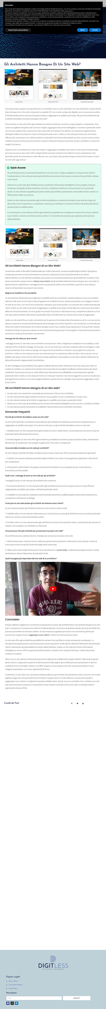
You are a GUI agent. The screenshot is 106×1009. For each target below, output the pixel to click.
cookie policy (68, 11)
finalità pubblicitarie (31, 17)
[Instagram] (12, 1003)
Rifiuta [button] (82, 30)
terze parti (37, 13)
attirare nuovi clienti (42, 281)
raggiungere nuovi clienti (39, 635)
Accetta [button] (95, 30)
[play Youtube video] (53, 589)
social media (62, 550)
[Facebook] (8, 1003)
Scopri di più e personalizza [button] (18, 30)
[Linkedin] (16, 1003)
